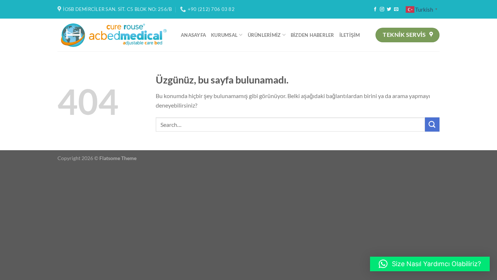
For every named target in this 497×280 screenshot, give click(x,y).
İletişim (349, 35)
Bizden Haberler (312, 35)
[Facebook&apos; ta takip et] (375, 9)
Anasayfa (193, 35)
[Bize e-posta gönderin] (396, 9)
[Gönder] (432, 124)
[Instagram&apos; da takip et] (382, 9)
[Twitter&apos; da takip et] (389, 9)
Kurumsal (224, 35)
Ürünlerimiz (264, 35)
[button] (430, 264)
